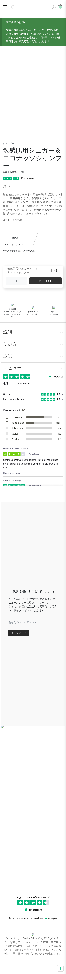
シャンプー (8, 143)
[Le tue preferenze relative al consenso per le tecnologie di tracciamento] (60, 968)
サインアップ (18, 633)
